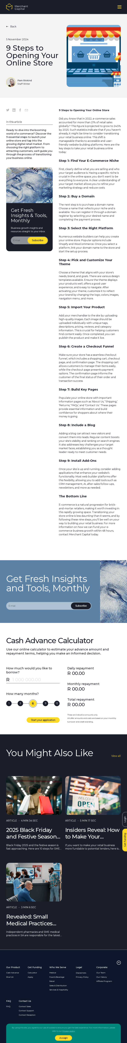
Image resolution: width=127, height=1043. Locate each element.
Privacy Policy (82, 977)
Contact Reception (27, 1015)
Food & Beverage (56, 977)
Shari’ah (10, 977)
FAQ (8, 1006)
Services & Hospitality (58, 990)
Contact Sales (25, 1006)
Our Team (100, 972)
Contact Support (26, 1010)
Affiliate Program (104, 981)
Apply (30, 977)
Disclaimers (81, 973)
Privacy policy (68, 1031)
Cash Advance (12, 972)
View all (116, 755)
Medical (52, 972)
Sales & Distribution (58, 985)
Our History (101, 977)
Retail (52, 981)
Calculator (32, 972)
